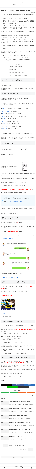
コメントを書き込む (18, 457)
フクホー (4, 123)
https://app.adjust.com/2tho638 (16, 201)
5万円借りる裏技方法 (12, 69)
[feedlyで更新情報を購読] (9, 392)
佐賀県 (2, 380)
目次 (16, 64)
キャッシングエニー (6, 111)
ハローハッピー (5, 126)
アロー (3, 113)
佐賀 (5, 380)
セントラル (4, 108)
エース (3, 116)
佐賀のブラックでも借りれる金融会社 (15, 66)
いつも (3, 118)
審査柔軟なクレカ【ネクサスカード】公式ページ (10, 313)
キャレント (4, 121)
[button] (23, 387)
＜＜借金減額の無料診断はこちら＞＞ (10, 238)
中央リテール (4, 128)
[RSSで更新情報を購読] (26, 392)
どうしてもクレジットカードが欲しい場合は (16, 72)
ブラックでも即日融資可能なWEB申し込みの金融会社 (18, 75)
